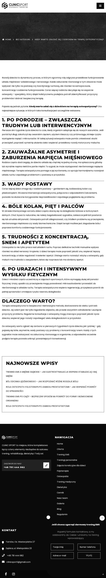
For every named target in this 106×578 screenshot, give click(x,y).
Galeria (60, 503)
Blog (59, 508)
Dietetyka (62, 487)
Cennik (60, 492)
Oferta (60, 449)
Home (8, 39)
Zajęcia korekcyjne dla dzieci (71, 465)
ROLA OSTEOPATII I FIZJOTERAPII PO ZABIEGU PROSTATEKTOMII (37, 406)
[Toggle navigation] (100, 6)
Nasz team (62, 498)
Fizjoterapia (63, 470)
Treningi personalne (67, 460)
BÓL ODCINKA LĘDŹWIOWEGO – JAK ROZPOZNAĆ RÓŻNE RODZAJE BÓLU (42, 381)
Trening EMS (63, 454)
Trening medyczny (66, 481)
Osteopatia (62, 476)
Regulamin (62, 514)
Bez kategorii (23, 39)
